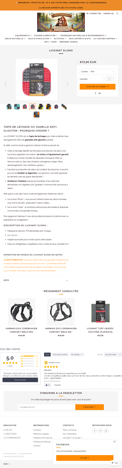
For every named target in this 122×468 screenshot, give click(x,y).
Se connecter (93, 13)
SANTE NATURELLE (14, 39)
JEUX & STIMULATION (38, 39)
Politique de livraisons (42, 438)
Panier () (109, 13)
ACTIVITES (59, 39)
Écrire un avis (20, 380)
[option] (36, 80)
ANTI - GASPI (50, 42)
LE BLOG (8, 430)
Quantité (83, 79)
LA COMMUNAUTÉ (12, 438)
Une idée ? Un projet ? (72, 438)
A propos (37, 430)
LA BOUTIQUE (10, 434)
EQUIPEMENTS (22, 35)
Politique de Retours (42, 442)
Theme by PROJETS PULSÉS (14, 456)
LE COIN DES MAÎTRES (104, 39)
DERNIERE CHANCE (68, 42)
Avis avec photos (60, 354)
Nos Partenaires (70, 434)
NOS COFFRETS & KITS (80, 39)
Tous (47, 354)
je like (83, 458)
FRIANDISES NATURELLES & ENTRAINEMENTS (82, 35)
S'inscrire (88, 407)
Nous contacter (69, 430)
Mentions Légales (41, 434)
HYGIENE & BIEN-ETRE (45, 35)
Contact (36, 446)
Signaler (57, 385)
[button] (9, 106)
